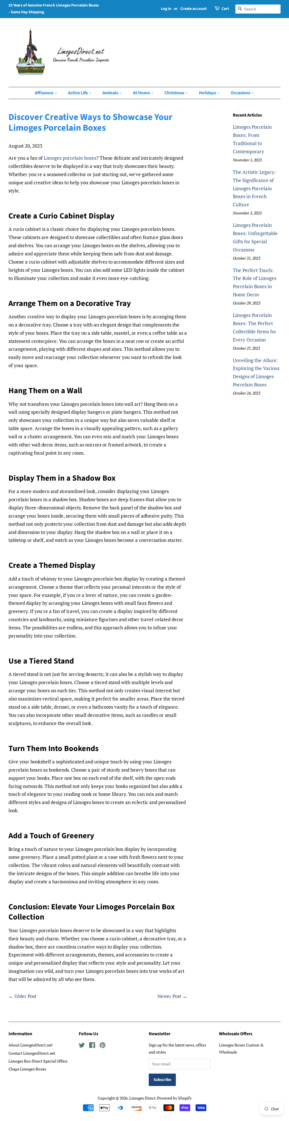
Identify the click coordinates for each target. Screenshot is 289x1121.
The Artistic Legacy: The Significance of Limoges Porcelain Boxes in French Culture (254, 188)
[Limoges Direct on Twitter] (82, 1046)
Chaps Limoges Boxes (27, 1069)
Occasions (241, 93)
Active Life (78, 93)
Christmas (175, 93)
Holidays (208, 93)
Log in (166, 9)
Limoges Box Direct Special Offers (37, 1061)
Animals (110, 93)
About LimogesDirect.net (30, 1045)
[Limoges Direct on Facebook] (92, 1046)
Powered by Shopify (174, 1098)
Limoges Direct (142, 1098)
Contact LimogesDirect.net (31, 1053)
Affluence (44, 93)
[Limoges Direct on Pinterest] (102, 1046)
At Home (142, 93)
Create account (193, 9)
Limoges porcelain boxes (70, 158)
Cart (225, 9)
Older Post (25, 996)
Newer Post (169, 996)
